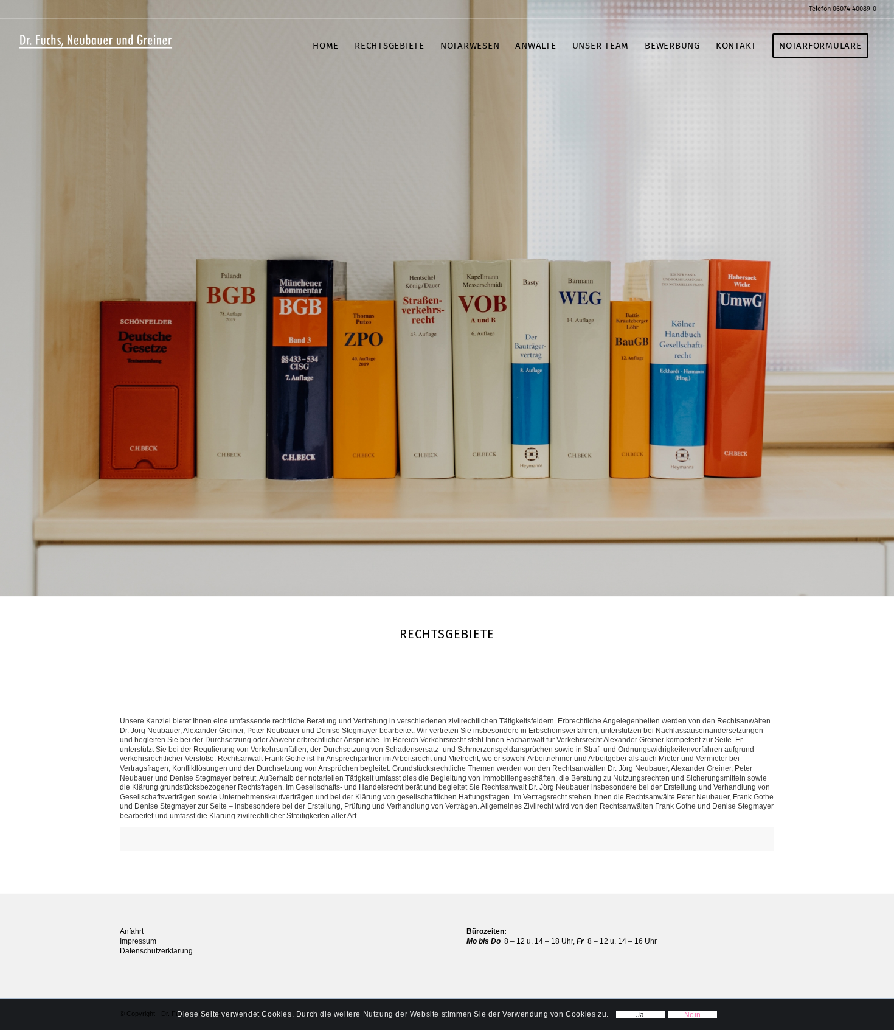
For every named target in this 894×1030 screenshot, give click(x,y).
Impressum (138, 941)
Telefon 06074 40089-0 (842, 9)
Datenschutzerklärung (156, 951)
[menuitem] (839, 9)
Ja (640, 1014)
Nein (692, 1014)
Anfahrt (132, 931)
